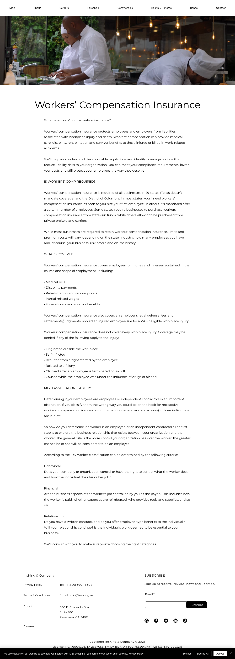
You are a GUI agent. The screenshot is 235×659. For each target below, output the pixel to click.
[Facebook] (156, 621)
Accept (220, 653)
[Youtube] (166, 621)
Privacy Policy (33, 584)
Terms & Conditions (37, 595)
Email (149, 594)
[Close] (231, 653)
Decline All (203, 653)
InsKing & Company (39, 575)
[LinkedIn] (175, 621)
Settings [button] (187, 653)
